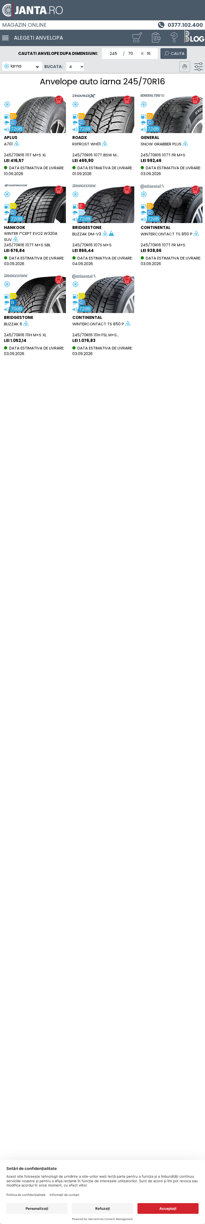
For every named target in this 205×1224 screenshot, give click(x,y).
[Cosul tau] (137, 38)
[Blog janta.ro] (194, 38)
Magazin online (24, 25)
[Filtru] (198, 66)
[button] (155, 38)
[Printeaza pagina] (184, 66)
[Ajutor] (174, 38)
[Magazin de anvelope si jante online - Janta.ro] (102, 10)
